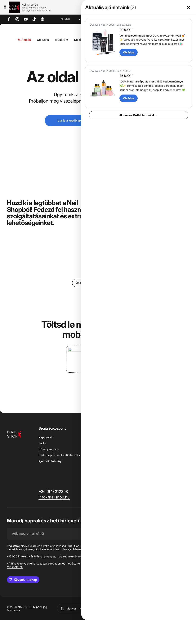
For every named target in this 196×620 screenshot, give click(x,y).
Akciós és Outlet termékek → (138, 115)
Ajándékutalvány (50, 461)
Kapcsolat (45, 437)
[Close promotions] (188, 7)
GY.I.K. (42, 443)
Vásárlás (128, 52)
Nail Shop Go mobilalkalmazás (59, 455)
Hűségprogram (48, 449)
